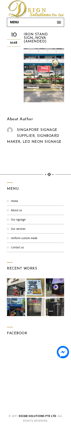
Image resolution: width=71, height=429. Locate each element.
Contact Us (17, 247)
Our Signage (18, 219)
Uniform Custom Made (24, 238)
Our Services (18, 228)
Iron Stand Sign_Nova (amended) (36, 38)
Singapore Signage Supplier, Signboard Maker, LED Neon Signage (34, 136)
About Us (16, 210)
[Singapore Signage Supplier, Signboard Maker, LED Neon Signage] (35, 9)
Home (14, 201)
